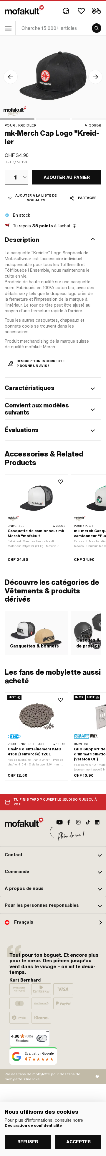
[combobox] (16, 177)
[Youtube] (59, 822)
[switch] (42, 1038)
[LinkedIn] (97, 822)
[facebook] (69, 822)
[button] (53, 239)
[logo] (24, 9)
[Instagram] (78, 822)
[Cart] (97, 11)
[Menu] (47, 1033)
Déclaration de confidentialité (33, 1125)
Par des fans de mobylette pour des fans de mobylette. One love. (42, 1076)
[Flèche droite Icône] (95, 77)
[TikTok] (88, 822)
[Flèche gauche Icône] (11, 77)
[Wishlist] (81, 11)
